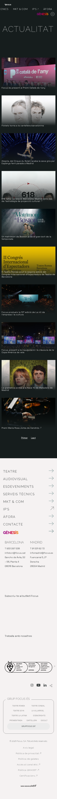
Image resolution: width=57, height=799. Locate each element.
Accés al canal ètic (29, 764)
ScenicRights (40, 716)
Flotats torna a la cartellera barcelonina (23, 125)
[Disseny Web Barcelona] (28, 785)
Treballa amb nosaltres (18, 636)
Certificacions (30, 776)
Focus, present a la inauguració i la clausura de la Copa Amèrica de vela (28, 351)
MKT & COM (13, 502)
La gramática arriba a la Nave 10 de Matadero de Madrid (27, 389)
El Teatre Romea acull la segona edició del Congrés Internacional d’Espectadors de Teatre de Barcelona (28, 274)
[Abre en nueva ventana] (32, 686)
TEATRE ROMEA (19, 706)
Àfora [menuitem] (47, 9)
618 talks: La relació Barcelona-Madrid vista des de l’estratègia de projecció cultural (27, 200)
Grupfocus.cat (29, 726)
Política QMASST (29, 770)
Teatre (10, 471)
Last (33, 437)
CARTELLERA (32, 721)
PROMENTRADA (17, 721)
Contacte (13, 524)
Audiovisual (15, 479)
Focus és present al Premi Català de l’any (23, 87)
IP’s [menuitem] (35, 9)
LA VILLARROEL (39, 711)
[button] (52, 14)
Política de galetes (28, 759)
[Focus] (7, 4)
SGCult (44, 720)
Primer (24, 437)
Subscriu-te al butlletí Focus (21, 596)
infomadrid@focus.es (41, 553)
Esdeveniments (18, 486)
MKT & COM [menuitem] (20, 9)
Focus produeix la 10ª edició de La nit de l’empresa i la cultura (23, 313)
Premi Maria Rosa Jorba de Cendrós (21, 428)
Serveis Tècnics (19, 494)
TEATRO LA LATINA (20, 716)
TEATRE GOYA (19, 711)
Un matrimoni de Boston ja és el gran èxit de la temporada (26, 237)
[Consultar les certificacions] (30, 666)
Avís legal (28, 748)
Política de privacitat (28, 753)
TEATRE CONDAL (38, 706)
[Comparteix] (51, 686)
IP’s (24, 509)
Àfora (9, 517)
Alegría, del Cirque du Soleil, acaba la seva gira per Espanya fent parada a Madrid (28, 162)
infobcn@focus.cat (15, 553)
